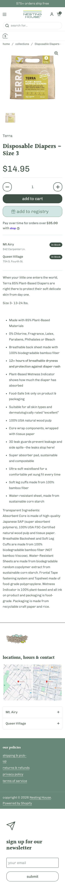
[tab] (32, 712)
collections (22, 44)
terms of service (15, 781)
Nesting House (40, 797)
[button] (7, 186)
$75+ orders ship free (32, 3)
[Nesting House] (32, 14)
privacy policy (13, 774)
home (6, 44)
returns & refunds (16, 768)
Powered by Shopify (17, 803)
